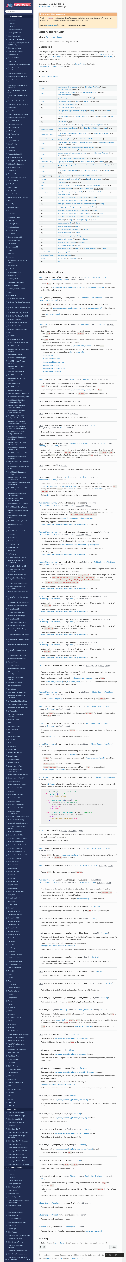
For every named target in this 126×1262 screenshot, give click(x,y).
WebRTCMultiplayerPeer (16, 1037)
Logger (10, 250)
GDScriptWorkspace (14, 167)
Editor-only (11, 1109)
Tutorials (12, 23)
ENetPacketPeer (13, 134)
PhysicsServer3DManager (16, 625)
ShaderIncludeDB (14, 898)
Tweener (10, 1004)
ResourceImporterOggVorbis (17, 838)
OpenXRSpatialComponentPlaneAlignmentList (18, 483)
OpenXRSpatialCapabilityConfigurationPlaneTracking (16, 427)
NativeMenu (12, 295)
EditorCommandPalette (16, 1112)
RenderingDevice (13, 759)
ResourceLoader (13, 861)
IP (8, 210)
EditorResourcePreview (15, 1242)
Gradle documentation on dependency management (80, 545)
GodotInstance (13, 181)
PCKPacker (11, 551)
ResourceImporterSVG (15, 848)
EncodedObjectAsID (15, 124)
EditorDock (11, 1126)
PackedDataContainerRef (16, 531)
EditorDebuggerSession (16, 1122)
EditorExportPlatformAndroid (18, 1132)
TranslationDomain (14, 988)
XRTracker (11, 1096)
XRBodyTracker (13, 1066)
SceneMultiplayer (13, 871)
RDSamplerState (13, 719)
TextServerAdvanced (15, 954)
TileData (10, 978)
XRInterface (12, 1079)
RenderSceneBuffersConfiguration (14, 770)
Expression (11, 147)
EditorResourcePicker (15, 1239)
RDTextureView (13, 729)
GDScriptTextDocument (16, 164)
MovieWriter (12, 275)
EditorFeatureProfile (14, 36)
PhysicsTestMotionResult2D (17, 655)
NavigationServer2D (14, 319)
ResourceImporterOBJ (15, 835)
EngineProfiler (12, 144)
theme (59, 1258)
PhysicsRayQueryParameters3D (18, 606)
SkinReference (12, 901)
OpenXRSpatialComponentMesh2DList (18, 462)
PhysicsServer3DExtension (17, 622)
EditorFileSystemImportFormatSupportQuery (18, 44)
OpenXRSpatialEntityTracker (17, 507)
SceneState (12, 875)
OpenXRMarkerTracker (15, 387)
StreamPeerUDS (13, 931)
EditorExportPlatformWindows (18, 1164)
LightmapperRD (13, 247)
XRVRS (10, 1099)
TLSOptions (12, 984)
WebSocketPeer (13, 1053)
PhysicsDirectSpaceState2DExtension (16, 579)
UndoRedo (11, 1014)
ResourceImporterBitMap (16, 804)
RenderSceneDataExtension (17, 785)
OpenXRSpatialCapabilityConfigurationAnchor (16, 401)
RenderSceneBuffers (15, 766)
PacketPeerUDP (13, 547)
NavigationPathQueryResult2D (18, 313)
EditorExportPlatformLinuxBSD (18, 1148)
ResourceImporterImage (16, 820)
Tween (10, 1001)
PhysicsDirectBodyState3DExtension (15, 570)
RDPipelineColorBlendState (17, 692)
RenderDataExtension (15, 753)
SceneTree (11, 878)
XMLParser (11, 1063)
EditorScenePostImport (16, 101)
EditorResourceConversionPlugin (19, 64)
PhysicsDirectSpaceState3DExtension (16, 587)
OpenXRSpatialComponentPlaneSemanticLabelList (18, 489)
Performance (12, 554)
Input (9, 200)
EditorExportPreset (14, 33)
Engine (10, 137)
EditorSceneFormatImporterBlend (17, 81)
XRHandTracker (13, 1076)
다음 (112, 1247)
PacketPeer (11, 534)
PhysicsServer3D (13, 619)
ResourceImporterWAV (15, 858)
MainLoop (11, 254)
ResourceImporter (14, 801)
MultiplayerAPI (13, 279)
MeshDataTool (13, 265)
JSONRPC (11, 234)
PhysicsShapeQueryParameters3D (18, 640)
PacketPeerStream (14, 544)
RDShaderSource (13, 723)
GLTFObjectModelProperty (17, 177)
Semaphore (11, 895)
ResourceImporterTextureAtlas (18, 855)
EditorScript (12, 107)
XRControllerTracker (14, 1069)
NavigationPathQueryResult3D (18, 316)
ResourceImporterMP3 (15, 832)
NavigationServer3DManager (17, 329)
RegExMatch (12, 746)
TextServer (11, 951)
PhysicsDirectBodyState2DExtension (15, 562)
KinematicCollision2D (15, 237)
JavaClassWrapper (14, 217)
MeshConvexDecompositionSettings (17, 261)
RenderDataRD (13, 756)
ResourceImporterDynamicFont (18, 816)
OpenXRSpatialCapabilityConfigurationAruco (16, 412)
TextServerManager (14, 968)
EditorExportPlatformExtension (18, 1141)
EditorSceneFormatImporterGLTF (17, 91)
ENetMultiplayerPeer (15, 131)
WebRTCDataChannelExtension (18, 1034)
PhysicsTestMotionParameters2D (17, 646)
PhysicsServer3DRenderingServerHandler (16, 630)
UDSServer (11, 1011)
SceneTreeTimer (13, 881)
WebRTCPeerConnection (16, 1041)
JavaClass (11, 214)
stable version (51, 25)
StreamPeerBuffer (14, 911)
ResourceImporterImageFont (18, 823)
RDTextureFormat (14, 726)
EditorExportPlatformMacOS (17, 1151)
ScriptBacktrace (13, 885)
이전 (43, 1247)
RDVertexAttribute (14, 736)
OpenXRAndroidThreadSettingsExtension (18, 350)
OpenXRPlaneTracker (15, 390)
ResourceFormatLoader (16, 794)
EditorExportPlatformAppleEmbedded (16, 1137)
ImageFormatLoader (15, 194)
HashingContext (13, 184)
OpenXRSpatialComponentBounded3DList (16, 449)
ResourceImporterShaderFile (17, 845)
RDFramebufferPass (15, 686)
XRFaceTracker (13, 1073)
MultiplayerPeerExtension (16, 289)
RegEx (10, 743)
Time (9, 981)
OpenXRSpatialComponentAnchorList (16, 438)
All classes (46, 7)
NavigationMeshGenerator (16, 299)
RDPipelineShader (14, 711)
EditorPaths (12, 61)
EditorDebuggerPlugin (15, 1119)
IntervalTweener (13, 207)
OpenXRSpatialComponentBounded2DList (16, 443)
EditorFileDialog (13, 1190)
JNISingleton (12, 230)
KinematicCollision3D (15, 240)
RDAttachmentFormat (15, 682)
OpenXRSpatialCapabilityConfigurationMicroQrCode (16, 422)
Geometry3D (12, 174)
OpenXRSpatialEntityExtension (18, 504)
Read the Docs (77, 1258)
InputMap (11, 204)
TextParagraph (13, 948)
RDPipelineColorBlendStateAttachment (16, 697)
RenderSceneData (14, 781)
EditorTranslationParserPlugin (18, 114)
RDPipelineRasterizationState (18, 708)
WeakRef (11, 1027)
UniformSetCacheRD (15, 1017)
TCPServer (11, 941)
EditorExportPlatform (15, 1129)
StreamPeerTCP (13, 925)
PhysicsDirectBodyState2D (17, 557)
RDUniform (11, 733)
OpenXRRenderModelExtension (18, 393)
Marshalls (11, 257)
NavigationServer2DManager (17, 322)
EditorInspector (13, 1209)
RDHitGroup (12, 689)
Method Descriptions (15, 29)
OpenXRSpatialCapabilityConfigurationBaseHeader (16, 417)
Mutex (10, 292)
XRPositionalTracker (14, 1089)
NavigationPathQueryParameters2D (18, 303)
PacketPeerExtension (15, 541)
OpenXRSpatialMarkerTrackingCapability (17, 511)
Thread (10, 974)
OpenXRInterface (14, 383)
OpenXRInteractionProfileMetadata (16, 379)
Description (12, 20)
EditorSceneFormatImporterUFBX (17, 97)
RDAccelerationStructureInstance (15, 678)
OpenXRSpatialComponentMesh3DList (18, 468)
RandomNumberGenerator (16, 669)
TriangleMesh (12, 998)
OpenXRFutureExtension (16, 372)
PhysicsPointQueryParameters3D (17, 598)
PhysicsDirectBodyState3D (17, 566)
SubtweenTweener (14, 934)
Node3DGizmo (13, 336)
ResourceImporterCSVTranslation (13, 812)
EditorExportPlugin (15, 17)
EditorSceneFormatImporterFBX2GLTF (17, 86)
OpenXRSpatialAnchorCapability (18, 397)
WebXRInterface (13, 1056)
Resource (11, 791)
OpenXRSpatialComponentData (18, 453)
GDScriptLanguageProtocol (17, 161)
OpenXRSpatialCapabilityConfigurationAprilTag (16, 406)
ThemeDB (11, 971)
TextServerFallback (14, 964)
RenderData (12, 749)
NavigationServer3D (14, 326)
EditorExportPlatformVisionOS (18, 1157)
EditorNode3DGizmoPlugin (17, 1222)
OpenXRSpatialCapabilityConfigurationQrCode (16, 433)
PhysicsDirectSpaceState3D (17, 583)
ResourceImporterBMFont (16, 808)
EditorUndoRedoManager (16, 117)
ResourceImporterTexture (16, 851)
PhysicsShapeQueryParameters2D (18, 635)
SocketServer (12, 905)
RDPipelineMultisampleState (17, 704)
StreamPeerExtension (15, 915)
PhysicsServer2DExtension (17, 612)
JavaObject (11, 220)
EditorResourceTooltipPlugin (17, 73)
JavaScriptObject (13, 227)
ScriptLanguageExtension (16, 891)
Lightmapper (12, 244)
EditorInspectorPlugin (15, 51)
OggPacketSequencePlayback (17, 342)
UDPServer (11, 1007)
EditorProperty (13, 1232)
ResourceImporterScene (16, 842)
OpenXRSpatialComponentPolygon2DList (16, 494)
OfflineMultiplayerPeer (15, 339)
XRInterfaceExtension (15, 1082)
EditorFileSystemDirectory (16, 39)
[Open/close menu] (6, 16)
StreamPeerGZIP (13, 918)
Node (9, 332)
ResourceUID (12, 868)
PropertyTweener (13, 665)
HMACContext (13, 187)
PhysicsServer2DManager (16, 616)
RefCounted (12, 739)
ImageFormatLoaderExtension (18, 197)
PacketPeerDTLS (13, 537)
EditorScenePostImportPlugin (18, 104)
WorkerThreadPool (14, 1059)
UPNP (10, 1021)
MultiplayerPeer (13, 285)
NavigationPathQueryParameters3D (18, 308)
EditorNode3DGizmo (15, 58)
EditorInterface (13, 55)
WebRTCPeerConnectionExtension (16, 1045)
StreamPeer (12, 908)
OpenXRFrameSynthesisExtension (15, 367)
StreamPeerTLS (13, 928)
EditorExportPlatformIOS (16, 1144)
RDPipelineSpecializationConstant (15, 715)
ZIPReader (11, 1106)
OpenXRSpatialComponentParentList (16, 473)
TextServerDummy (14, 958)
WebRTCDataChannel (15, 1031)
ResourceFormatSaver (15, 798)
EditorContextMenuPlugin (16, 1116)
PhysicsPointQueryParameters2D (17, 593)
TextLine (10, 944)
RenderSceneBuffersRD (16, 778)
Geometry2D (12, 171)
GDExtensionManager (15, 157)
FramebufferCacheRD (15, 154)
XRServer (11, 1092)
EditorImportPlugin (14, 48)
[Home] (39, 7)
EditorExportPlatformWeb (16, 1161)
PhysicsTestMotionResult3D (17, 659)
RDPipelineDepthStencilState (17, 701)
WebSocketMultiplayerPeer (17, 1049)
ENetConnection (13, 127)
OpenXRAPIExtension (15, 354)
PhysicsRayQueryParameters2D (18, 602)
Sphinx (48, 1258)
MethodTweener (13, 269)
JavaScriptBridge (13, 224)
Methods (12, 26)
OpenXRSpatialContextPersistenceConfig (15, 499)
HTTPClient (12, 190)
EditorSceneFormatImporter (17, 76)
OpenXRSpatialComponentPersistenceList (16, 478)
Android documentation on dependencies (75, 518)
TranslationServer (13, 991)
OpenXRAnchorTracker (15, 346)
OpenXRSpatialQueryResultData (18, 521)
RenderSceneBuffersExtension (18, 775)
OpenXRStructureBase (15, 524)
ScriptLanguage (13, 888)
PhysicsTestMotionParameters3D (17, 651)
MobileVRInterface (14, 272)
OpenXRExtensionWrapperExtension (16, 362)
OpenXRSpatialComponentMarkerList (16, 457)
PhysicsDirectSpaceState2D (17, 575)
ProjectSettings (13, 662)
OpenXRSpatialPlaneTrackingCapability (17, 516)
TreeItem (11, 994)
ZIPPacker (11, 1102)
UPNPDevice (12, 1024)
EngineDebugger (13, 141)
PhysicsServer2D (13, 609)
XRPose (10, 1086)
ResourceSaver (13, 865)
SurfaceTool (12, 938)
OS (9, 527)
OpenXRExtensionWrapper (16, 358)
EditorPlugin (12, 1229)
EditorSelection (13, 111)
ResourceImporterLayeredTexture (16, 827)
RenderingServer (13, 763)
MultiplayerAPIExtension (16, 282)
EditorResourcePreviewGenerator (15, 69)
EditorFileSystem (13, 1193)
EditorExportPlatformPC (16, 1154)
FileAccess (11, 151)
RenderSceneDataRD (15, 788)
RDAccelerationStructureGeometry (15, 673)
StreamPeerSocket (14, 921)
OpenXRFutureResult (15, 375)
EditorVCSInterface (14, 121)
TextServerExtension (15, 961)
